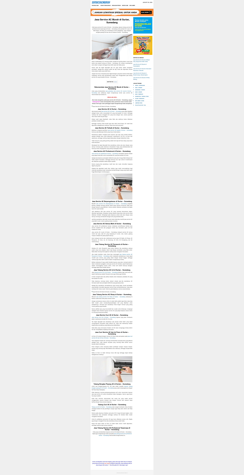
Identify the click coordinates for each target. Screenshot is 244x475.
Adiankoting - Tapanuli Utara (142, 96)
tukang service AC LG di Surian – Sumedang (106, 272)
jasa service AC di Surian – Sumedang (111, 111)
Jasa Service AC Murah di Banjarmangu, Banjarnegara (140, 74)
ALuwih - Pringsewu (139, 98)
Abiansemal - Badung (140, 89)
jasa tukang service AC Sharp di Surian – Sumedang (110, 296)
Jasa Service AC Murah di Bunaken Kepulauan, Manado (142, 69)
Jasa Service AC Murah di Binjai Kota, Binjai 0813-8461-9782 (141, 60)
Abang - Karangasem (140, 85)
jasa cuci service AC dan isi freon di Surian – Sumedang (112, 337)
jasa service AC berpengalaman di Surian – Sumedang (111, 203)
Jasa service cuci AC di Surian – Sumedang (104, 317)
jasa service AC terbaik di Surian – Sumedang (120, 130)
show (115, 81)
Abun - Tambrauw (139, 94)
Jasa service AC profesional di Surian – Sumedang (105, 153)
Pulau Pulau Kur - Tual (140, 105)
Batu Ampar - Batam (139, 100)
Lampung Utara (138, 103)
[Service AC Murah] (101, 2)
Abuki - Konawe (138, 92)
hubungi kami (96, 102)
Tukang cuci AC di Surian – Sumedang (102, 407)
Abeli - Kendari (138, 87)
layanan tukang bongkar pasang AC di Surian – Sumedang (112, 387)
